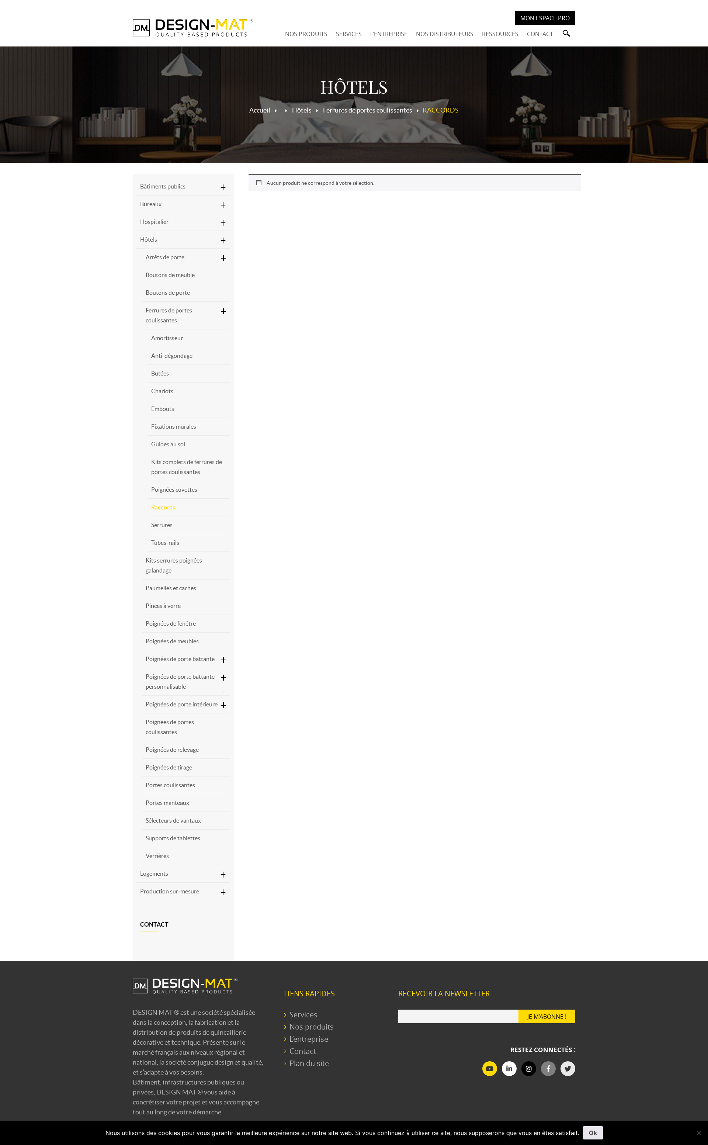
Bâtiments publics (162, 186)
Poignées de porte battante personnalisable (180, 681)
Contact (154, 924)
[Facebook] (548, 1068)
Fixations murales (173, 426)
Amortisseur (167, 338)
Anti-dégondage (171, 355)
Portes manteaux (167, 802)
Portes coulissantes (170, 785)
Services (303, 1015)
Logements (154, 873)
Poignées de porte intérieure (182, 704)
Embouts (162, 408)
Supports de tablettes (173, 838)
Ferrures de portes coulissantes (169, 315)
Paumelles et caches (171, 588)
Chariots (162, 391)
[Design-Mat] (193, 27)
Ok (593, 1133)
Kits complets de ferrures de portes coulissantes (186, 467)
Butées (160, 373)
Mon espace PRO (545, 18)
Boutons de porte (168, 292)
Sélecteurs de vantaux (173, 820)
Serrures (162, 525)
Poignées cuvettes (174, 489)
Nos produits (311, 1027)
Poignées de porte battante (180, 658)
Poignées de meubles (172, 641)
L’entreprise (308, 1039)
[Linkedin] (509, 1068)
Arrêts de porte (165, 257)
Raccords (163, 507)
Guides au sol (168, 444)
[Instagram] (528, 1068)
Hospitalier (154, 221)
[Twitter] (567, 1068)
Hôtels (148, 239)
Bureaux (151, 204)
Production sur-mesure (169, 891)
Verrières (157, 855)
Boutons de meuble (170, 274)
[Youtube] (489, 1068)
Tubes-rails (165, 542)
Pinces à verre (163, 605)
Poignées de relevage (172, 749)
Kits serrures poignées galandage (174, 565)
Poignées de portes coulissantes (170, 727)
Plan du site (309, 1063)
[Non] (698, 1133)
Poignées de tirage (169, 767)
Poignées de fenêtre (171, 623)
